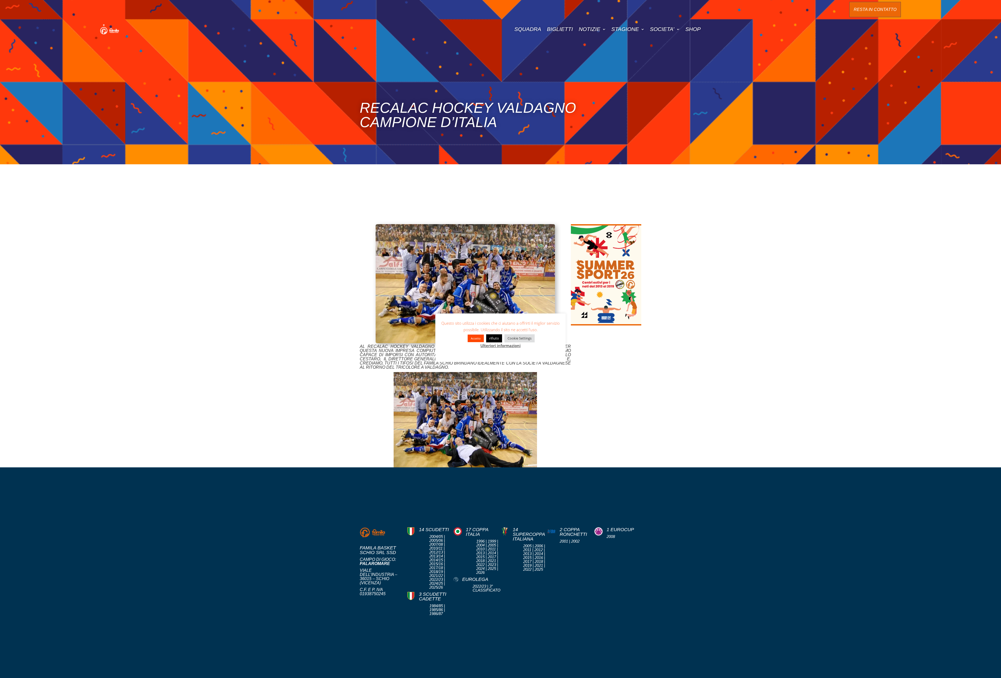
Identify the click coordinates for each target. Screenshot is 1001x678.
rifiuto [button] (494, 338)
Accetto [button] (476, 338)
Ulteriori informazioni (500, 345)
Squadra (527, 29)
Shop (693, 29)
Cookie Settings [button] (520, 338)
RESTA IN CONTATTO (875, 9)
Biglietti (560, 29)
